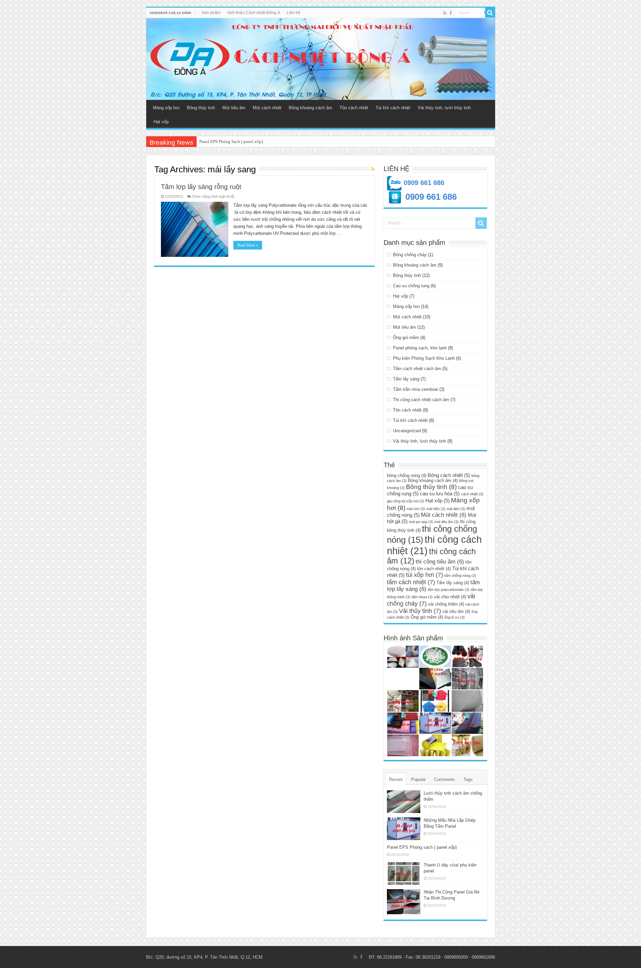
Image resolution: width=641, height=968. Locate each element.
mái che (416, 509)
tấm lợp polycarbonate (448, 590)
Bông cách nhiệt (449, 475)
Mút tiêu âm (233, 107)
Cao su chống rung (411, 285)
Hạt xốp (161, 121)
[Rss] (444, 13)
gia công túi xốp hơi (405, 501)
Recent (396, 779)
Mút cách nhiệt (267, 107)
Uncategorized (407, 430)
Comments (444, 779)
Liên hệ (293, 12)
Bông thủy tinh (201, 107)
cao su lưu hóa (440, 493)
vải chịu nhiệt (450, 596)
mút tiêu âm (446, 522)
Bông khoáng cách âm (310, 107)
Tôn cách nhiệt (354, 107)
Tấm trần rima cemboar (415, 389)
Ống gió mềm (406, 337)
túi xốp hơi (424, 574)
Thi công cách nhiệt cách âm (421, 399)
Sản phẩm (211, 12)
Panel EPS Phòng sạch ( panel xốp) (422, 847)
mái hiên (435, 509)
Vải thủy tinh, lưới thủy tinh (444, 107)
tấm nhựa (422, 597)
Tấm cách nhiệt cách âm (417, 368)
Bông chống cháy (410, 254)
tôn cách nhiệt (434, 568)
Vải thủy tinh (420, 610)
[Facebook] (451, 13)
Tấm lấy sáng (406, 378)
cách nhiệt (472, 494)
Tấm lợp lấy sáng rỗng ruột (201, 186)
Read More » (247, 245)
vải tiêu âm (456, 611)
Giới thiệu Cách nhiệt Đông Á (253, 12)
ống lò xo (454, 617)
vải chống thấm (446, 604)
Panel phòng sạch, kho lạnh (420, 347)
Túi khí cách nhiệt (393, 107)
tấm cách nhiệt (411, 582)
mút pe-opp (421, 522)
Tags (468, 779)
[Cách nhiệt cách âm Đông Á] (320, 59)
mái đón (456, 509)
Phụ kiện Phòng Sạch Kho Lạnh (424, 358)
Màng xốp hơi (166, 107)
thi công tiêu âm (440, 561)
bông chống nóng (406, 475)
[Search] (490, 13)
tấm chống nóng (460, 576)
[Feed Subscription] (373, 169)
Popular (418, 779)
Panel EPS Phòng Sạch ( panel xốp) (231, 141)
